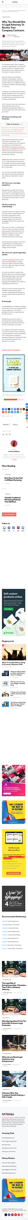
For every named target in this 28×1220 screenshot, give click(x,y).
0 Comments (16, 36)
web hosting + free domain (11, 924)
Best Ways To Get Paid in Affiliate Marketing (13, 479)
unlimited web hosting (11, 935)
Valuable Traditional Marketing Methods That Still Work (12, 499)
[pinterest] (9, 434)
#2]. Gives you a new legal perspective (13, 129)
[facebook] (6, 434)
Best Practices (6, 17)
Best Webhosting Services (9, 1173)
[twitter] (6, 1214)
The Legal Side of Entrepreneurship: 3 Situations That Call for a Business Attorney (14, 986)
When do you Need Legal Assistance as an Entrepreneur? (12, 1059)
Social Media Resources (8, 1138)
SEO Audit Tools (6, 1144)
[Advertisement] (13, 561)
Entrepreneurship (7, 979)
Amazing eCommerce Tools (9, 1148)
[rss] (22, 1214)
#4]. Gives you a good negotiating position (14, 133)
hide (21, 124)
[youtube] (15, 1214)
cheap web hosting (10, 928)
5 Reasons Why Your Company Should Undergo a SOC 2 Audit (13, 1095)
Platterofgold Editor (7, 666)
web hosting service (10, 921)
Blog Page (4, 10)
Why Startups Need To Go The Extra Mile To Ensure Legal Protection (14, 1023)
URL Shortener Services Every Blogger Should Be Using (17, 683)
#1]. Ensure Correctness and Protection (13, 127)
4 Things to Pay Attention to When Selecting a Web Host (18, 693)
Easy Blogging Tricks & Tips (9, 1169)
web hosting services (10, 931)
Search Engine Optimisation (9, 1141)
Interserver (10, 1210)
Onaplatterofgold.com (8, 1117)
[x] (3, 434)
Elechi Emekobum (15, 707)
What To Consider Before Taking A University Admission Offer (13, 663)
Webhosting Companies (8, 1211)
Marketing (8, 474)
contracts (15, 424)
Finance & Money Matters (9, 1163)
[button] (3, 409)
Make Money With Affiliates (9, 1166)
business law (6, 424)
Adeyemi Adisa (15, 687)
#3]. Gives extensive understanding (12, 131)
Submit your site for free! (8, 1151)
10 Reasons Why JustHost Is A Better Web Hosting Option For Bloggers (17, 673)
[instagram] (19, 1214)
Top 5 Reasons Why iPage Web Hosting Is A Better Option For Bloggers (18, 704)
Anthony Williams (11, 35)
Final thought (5, 135)
